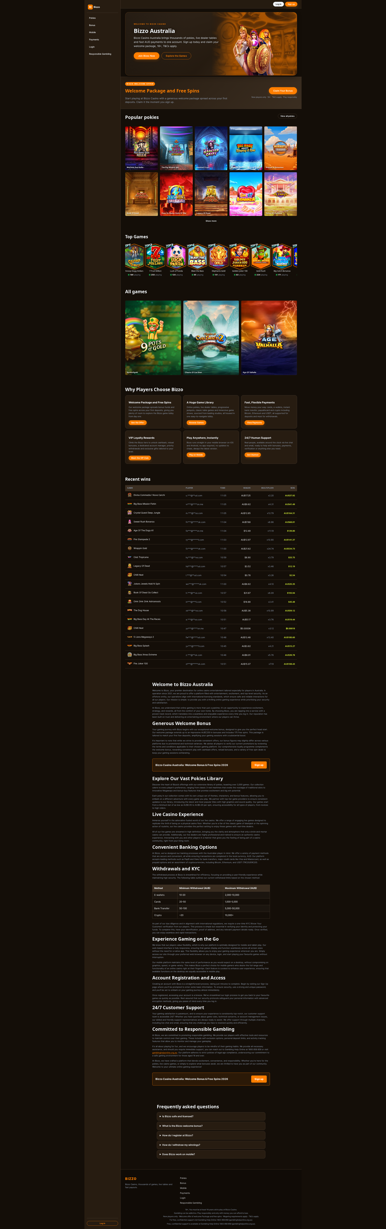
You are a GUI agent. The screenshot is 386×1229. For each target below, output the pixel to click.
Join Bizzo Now (146, 55)
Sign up (291, 4)
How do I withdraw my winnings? (181, 1144)
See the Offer (137, 422)
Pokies (92, 18)
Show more (211, 221)
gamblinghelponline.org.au (164, 1052)
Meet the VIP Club (140, 458)
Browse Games (196, 422)
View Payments (254, 422)
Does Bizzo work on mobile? (178, 1154)
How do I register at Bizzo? (177, 1135)
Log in (102, 1223)
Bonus (92, 25)
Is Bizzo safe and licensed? (177, 1116)
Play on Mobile (196, 455)
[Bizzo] (99, 7)
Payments (94, 39)
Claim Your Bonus (283, 90)
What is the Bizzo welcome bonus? (182, 1125)
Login (92, 46)
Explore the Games (176, 55)
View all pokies (287, 116)
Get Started (252, 455)
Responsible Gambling (100, 54)
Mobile (92, 32)
